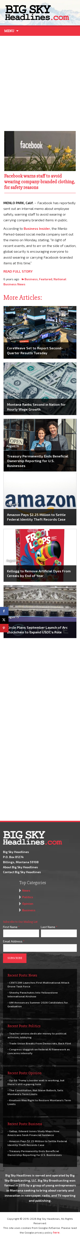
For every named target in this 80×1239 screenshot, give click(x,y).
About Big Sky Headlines (20, 867)
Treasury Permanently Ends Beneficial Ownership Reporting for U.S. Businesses (37, 461)
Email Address (14, 941)
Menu (9, 31)
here (56, 1232)
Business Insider (37, 228)
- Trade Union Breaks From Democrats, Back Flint (39, 1043)
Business (31, 279)
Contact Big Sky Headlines (22, 872)
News (26, 890)
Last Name (49, 927)
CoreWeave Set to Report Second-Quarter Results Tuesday (35, 350)
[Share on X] (4, 619)
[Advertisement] (40, 82)
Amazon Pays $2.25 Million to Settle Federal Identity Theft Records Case (36, 517)
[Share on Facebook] (4, 611)
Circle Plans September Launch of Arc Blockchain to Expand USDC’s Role (37, 629)
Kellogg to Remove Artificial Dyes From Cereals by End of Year (39, 573)
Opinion (27, 903)
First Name (11, 927)
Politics (27, 897)
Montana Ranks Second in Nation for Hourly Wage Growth (36, 406)
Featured (45, 279)
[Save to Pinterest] (4, 628)
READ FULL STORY (18, 271)
